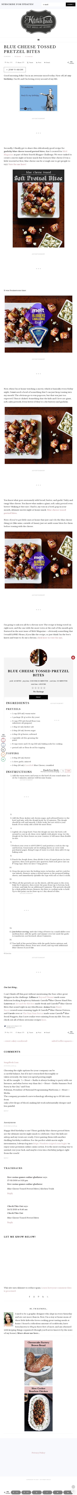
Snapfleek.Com (11, 1062)
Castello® (29, 765)
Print (38, 697)
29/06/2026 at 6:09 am (10, 1126)
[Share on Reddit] (3, 754)
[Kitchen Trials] (38, 34)
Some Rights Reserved (10, 1027)
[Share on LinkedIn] (68, 1492)
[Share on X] (3, 750)
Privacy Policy (38, 1453)
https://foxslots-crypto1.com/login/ (50, 1143)
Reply (6, 1111)
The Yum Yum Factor (33, 1013)
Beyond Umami (46, 997)
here (44, 1020)
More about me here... (28, 1333)
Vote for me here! (17, 164)
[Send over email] (3, 759)
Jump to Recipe (15, 70)
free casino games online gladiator (24, 1177)
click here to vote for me (49, 638)
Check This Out (15, 1206)
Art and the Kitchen (25, 1004)
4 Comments (29, 56)
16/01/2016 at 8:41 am (10, 1066)
